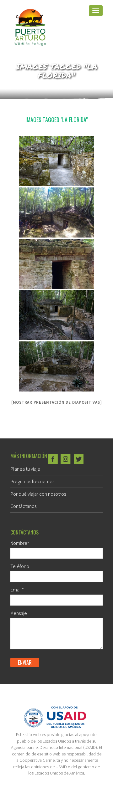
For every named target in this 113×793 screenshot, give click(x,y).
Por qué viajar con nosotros (38, 494)
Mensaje (18, 613)
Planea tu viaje (25, 469)
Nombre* (19, 543)
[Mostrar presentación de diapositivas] (56, 402)
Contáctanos (23, 506)
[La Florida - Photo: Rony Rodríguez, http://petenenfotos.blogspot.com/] (56, 161)
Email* (17, 589)
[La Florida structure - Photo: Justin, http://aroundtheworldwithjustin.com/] (56, 212)
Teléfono (19, 566)
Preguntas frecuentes (32, 481)
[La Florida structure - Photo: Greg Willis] (56, 315)
